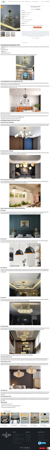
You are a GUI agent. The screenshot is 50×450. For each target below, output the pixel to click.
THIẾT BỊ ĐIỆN (26, 1)
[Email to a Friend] (35, 38)
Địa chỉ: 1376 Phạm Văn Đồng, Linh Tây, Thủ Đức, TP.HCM (18, 440)
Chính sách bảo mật (28, 439)
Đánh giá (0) (26, 42)
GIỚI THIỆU (10, 1)
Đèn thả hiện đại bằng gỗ (32, 31)
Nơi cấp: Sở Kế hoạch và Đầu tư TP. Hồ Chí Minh (18, 438)
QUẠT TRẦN (20, 1)
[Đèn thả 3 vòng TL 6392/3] (34, 418)
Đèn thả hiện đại (41, 5)
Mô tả (23, 42)
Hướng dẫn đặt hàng (28, 434)
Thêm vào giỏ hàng (37, 27)
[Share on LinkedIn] (38, 38)
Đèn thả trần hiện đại (35, 36)
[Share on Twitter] (34, 38)
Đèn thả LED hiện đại (37, 34)
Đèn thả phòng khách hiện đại (37, 35)
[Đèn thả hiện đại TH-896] (5, 418)
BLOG (32, 1)
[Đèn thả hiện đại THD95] (44, 418)
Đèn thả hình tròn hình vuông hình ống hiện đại (29, 34)
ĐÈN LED (29, 1)
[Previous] (2, 18)
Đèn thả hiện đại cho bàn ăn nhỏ (34, 32)
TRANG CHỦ (13, 1)
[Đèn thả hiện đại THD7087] (15, 418)
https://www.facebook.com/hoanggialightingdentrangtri (12, 405)
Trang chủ (28, 5)
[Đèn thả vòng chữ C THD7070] (25, 418)
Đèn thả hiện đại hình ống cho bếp (42, 32)
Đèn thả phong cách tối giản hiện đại (29, 35)
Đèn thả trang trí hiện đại (40, 36)
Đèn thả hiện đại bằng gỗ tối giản (39, 31)
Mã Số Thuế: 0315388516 (16, 435)
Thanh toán (37, 1)
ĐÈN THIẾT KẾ (23, 1)
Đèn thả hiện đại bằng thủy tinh (26, 32)
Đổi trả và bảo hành (28, 438)
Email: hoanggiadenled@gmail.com (17, 443)
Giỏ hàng (34, 1)
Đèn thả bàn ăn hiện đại (26, 31)
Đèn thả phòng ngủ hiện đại (44, 35)
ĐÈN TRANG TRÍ (16, 1)
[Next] (19, 18)
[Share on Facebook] (32, 38)
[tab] (23, 43)
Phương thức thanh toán (28, 435)
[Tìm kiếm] (8, 1)
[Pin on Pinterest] (37, 38)
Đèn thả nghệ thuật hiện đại (44, 34)
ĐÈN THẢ (37, 5)
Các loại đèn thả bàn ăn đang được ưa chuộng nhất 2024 (13, 118)
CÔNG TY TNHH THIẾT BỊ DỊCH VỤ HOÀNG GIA (18, 434)
